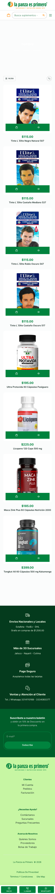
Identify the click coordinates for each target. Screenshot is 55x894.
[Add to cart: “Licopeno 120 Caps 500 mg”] (17, 435)
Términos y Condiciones (21, 876)
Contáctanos (27, 814)
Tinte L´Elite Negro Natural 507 (27, 140)
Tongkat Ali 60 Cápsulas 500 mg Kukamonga (27, 571)
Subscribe (27, 745)
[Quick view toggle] (39, 127)
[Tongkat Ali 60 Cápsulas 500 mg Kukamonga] (27, 540)
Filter (10, 78)
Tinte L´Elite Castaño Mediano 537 (27, 202)
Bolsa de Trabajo (27, 846)
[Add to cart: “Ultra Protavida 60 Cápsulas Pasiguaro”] (17, 373)
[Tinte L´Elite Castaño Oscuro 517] (27, 293)
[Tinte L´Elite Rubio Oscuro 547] (27, 232)
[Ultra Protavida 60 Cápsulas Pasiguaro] (27, 355)
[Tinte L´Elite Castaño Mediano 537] (27, 170)
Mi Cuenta (27, 784)
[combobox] (26, 15)
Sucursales (27, 818)
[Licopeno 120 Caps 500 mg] (27, 416)
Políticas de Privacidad (28, 872)
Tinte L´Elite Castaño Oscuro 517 (27, 325)
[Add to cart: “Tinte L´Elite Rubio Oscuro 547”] (17, 250)
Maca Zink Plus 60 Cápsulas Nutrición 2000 (27, 510)
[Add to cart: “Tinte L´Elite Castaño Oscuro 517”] (17, 312)
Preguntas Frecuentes (28, 822)
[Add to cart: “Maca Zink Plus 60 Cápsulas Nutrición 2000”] (17, 496)
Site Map (41, 876)
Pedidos (27, 788)
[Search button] (44, 15)
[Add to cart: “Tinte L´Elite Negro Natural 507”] (17, 127)
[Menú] (50, 15)
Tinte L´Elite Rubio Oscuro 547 (27, 263)
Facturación (27, 792)
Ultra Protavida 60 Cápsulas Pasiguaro (27, 387)
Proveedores (28, 843)
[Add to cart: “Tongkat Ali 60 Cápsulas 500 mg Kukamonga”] (17, 558)
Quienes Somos (27, 839)
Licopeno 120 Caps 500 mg (27, 448)
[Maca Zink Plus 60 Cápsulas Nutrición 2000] (27, 478)
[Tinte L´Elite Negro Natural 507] (27, 109)
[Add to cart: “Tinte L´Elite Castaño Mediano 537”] (17, 189)
